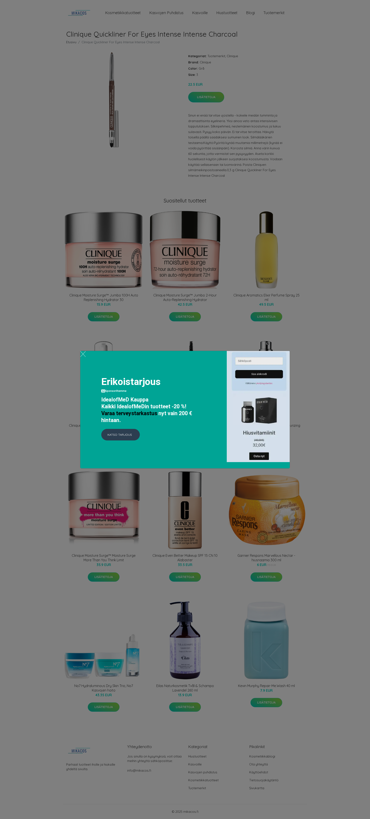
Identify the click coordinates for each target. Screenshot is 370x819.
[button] (120, 434)
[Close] (83, 354)
